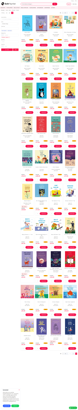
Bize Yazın (74, 407)
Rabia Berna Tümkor (27, 203)
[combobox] (10, 28)
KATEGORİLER (40, 7)
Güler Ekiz (41, 135)
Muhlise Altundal (70, 236)
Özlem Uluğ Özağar (55, 101)
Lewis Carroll (56, 337)
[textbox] (10, 28)
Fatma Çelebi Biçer (27, 34)
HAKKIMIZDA (47, 7)
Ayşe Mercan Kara (70, 101)
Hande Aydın (55, 135)
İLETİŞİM (53, 7)
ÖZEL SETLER (17, 7)
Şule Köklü (27, 169)
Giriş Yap (75, 4)
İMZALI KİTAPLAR (24, 7)
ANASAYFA (3, 7)
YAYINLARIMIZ (9, 7)
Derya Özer (41, 101)
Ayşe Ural (56, 203)
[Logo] (8, 4)
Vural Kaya (41, 169)
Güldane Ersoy (41, 337)
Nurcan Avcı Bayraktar (27, 101)
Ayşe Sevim (27, 270)
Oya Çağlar (70, 169)
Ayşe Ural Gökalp (56, 34)
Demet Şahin (70, 337)
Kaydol (68, 4)
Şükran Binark (70, 135)
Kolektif (41, 34)
